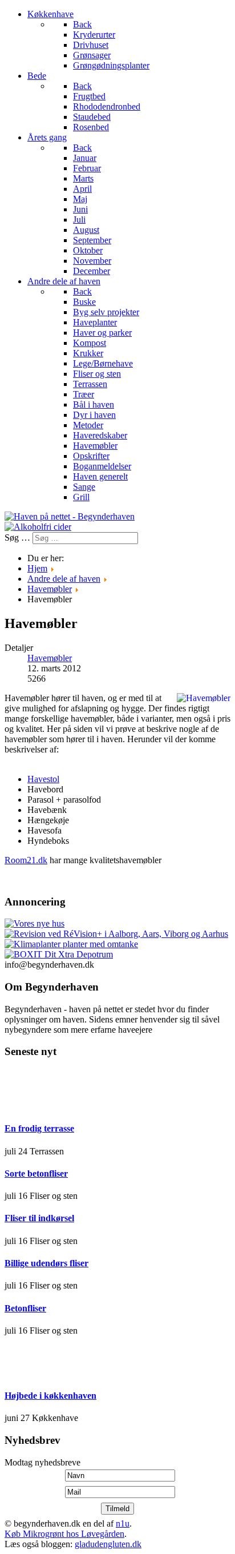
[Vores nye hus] (34, 923)
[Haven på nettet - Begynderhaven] (70, 516)
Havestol (43, 779)
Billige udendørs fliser (46, 1263)
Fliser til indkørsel (39, 1218)
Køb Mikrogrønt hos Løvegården (64, 1534)
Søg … (17, 537)
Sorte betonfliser (36, 1173)
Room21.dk (26, 860)
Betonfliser (25, 1308)
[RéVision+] (116, 934)
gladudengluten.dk (108, 1544)
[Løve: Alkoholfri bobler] (38, 527)
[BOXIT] (59, 954)
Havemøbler (49, 658)
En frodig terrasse (39, 1128)
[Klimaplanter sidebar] (71, 944)
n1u (122, 1523)
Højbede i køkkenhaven (50, 1395)
